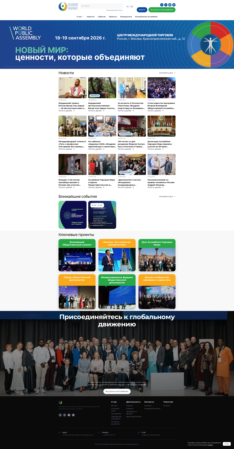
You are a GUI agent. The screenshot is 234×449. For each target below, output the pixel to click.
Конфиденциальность (152, 408)
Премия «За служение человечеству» (117, 243)
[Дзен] (169, 4)
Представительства (133, 417)
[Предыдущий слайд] (29, 44)
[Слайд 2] (117, 66)
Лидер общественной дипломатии (77, 278)
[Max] (174, 4)
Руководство (116, 414)
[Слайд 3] (192, 66)
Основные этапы (115, 410)
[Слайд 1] (41, 66)
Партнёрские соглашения (116, 418)
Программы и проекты (131, 413)
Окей (227, 444)
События (129, 408)
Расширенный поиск (114, 10)
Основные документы (115, 423)
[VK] (165, 4)
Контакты (148, 406)
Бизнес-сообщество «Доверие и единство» (157, 278)
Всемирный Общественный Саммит (77, 243)
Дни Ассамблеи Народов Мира (157, 243)
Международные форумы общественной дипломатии (117, 280)
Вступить (166, 406)
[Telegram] (161, 4)
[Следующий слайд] (205, 44)
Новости (129, 406)
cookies (210, 445)
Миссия (114, 406)
